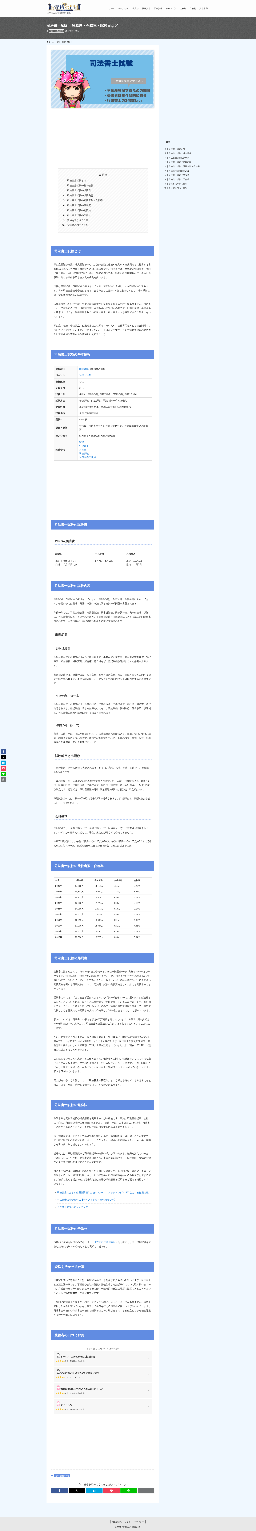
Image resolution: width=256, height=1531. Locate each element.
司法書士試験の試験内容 (80, 195)
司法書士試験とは (76, 180)
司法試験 (84, 453)
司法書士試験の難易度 (79, 205)
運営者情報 (117, 1522)
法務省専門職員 (87, 457)
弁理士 (82, 449)
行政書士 (84, 446)
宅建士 (82, 442)
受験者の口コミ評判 (77, 225)
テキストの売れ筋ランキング (72, 1207)
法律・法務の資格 (56, 31)
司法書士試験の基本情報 (80, 185)
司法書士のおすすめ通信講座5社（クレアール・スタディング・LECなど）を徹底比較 (103, 1192)
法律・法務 (85, 375)
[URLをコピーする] (146, 1490)
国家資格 (84, 369)
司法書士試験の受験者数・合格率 (85, 200)
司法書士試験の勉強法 (79, 210)
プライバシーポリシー (134, 1522)
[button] (59, 1490)
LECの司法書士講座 (104, 1242)
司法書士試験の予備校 (79, 215)
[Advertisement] (103, 138)
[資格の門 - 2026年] (64, 6)
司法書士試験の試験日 (79, 190)
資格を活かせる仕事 (77, 220)
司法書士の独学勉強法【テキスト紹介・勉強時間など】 (86, 1200)
